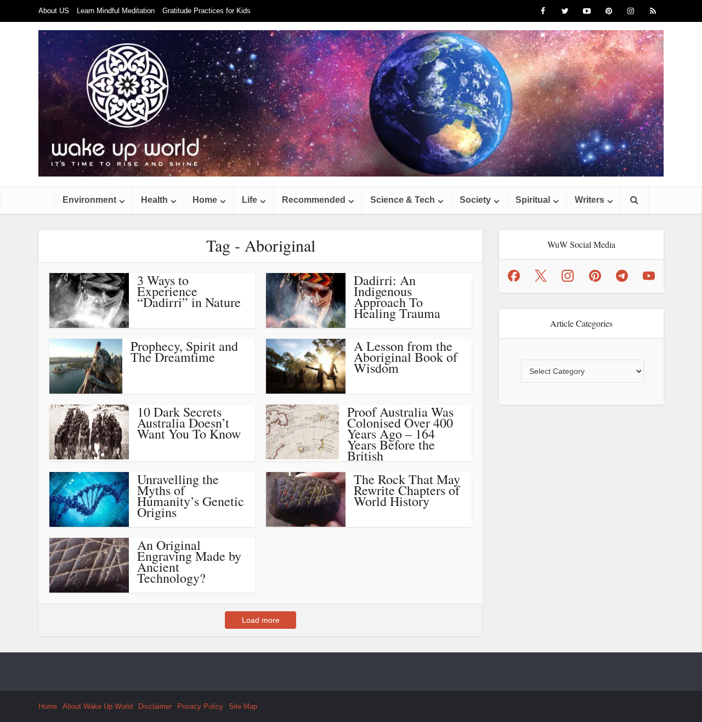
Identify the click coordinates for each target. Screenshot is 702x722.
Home (205, 199)
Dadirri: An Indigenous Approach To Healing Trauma (397, 296)
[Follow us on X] (541, 276)
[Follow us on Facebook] (514, 276)
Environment (89, 199)
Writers (589, 199)
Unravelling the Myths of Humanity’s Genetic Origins (190, 495)
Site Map (243, 706)
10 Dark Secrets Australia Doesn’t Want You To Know (189, 422)
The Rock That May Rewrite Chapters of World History (407, 490)
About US (53, 11)
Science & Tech (402, 199)
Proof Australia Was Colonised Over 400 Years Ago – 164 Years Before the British (400, 433)
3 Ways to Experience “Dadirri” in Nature (189, 291)
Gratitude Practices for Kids (206, 11)
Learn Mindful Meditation (116, 11)
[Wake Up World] (351, 103)
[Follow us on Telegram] (622, 276)
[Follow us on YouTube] (649, 276)
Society (475, 199)
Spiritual (533, 199)
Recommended (314, 199)
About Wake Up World (98, 706)
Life (249, 199)
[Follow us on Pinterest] (595, 276)
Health (154, 199)
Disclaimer (155, 706)
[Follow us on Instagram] (568, 276)
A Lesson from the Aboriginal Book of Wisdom (405, 357)
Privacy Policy (200, 706)
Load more (261, 620)
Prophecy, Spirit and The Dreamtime (184, 351)
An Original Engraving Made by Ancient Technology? (189, 561)
